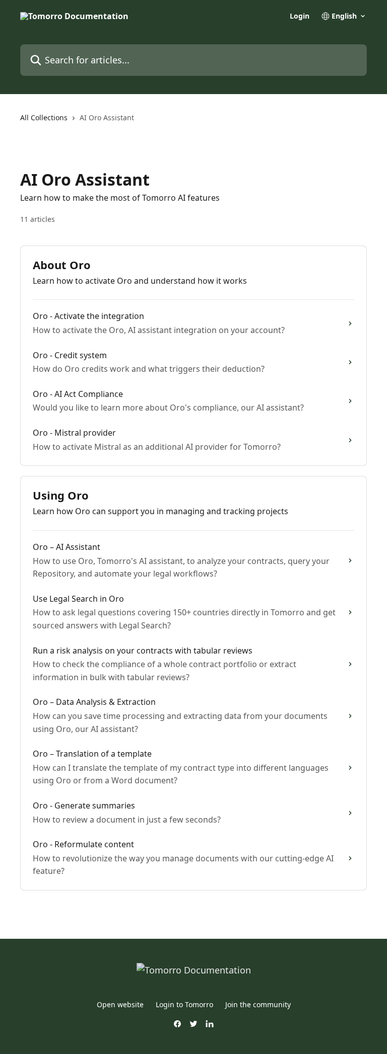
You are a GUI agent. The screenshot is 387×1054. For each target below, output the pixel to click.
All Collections (44, 117)
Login (299, 16)
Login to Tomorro (184, 1004)
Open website (120, 1004)
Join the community (258, 1004)
